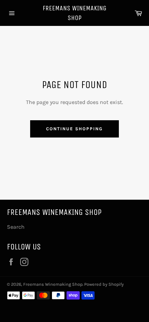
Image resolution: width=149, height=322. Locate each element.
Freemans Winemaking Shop (74, 13)
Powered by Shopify (104, 284)
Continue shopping (74, 128)
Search (16, 227)
